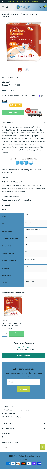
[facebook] (2, 437)
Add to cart (13, 112)
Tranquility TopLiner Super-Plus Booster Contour (12, 324)
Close (23, 423)
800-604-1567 (10, 414)
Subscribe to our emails (10, 442)
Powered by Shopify (32, 456)
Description (7, 123)
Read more (34, 1)
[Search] (7, 7)
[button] (2, 1)
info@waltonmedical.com (14, 417)
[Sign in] (40, 7)
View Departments (3, 7)
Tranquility (12, 77)
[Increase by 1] (7, 101)
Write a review (23, 355)
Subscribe (24, 389)
